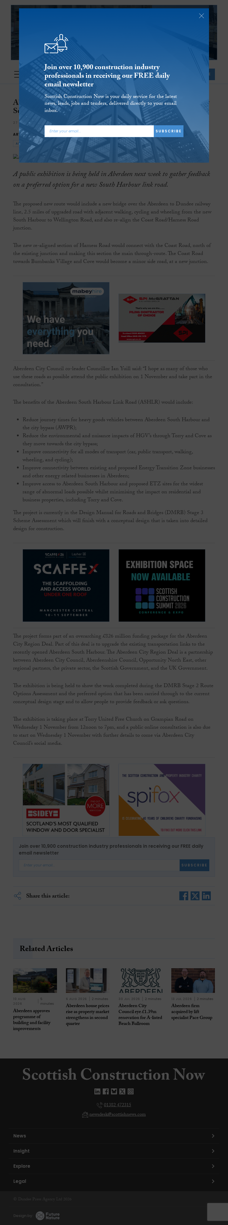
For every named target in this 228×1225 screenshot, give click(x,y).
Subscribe (169, 131)
